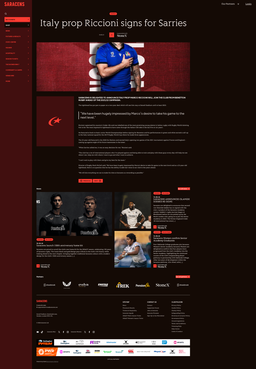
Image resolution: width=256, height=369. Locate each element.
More (8, 81)
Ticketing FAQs (177, 326)
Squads (9, 47)
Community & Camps (14, 70)
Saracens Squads (128, 313)
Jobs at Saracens (152, 310)
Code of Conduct (177, 331)
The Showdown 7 (12, 64)
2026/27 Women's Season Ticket (133, 318)
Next (96, 181)
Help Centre (176, 329)
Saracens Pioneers (153, 313)
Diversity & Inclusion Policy (181, 316)
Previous (87, 181)
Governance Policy (178, 318)
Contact (149, 305)
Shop (8, 25)
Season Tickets (12, 59)
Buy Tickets (10, 19)
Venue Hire (10, 75)
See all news (182, 189)
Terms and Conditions (179, 323)
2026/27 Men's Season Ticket (132, 316)
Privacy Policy (176, 305)
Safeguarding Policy (178, 313)
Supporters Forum (153, 308)
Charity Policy (176, 310)
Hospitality (10, 53)
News (8, 31)
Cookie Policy (176, 308)
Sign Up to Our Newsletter (155, 316)
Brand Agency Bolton (52, 361)
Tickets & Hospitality (130, 310)
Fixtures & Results (13, 36)
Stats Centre (11, 42)
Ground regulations (178, 321)
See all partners (181, 277)
